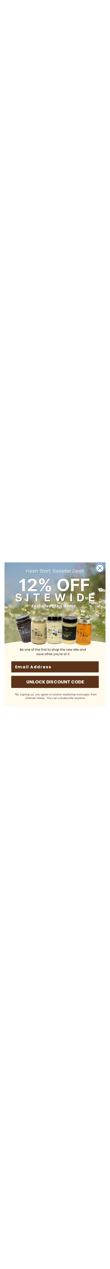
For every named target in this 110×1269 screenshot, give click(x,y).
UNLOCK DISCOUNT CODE (55, 682)
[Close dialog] (100, 568)
